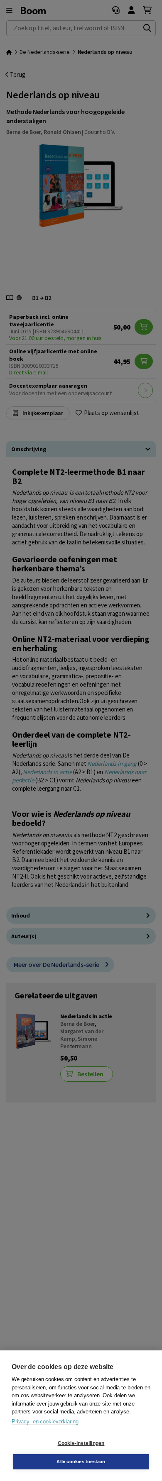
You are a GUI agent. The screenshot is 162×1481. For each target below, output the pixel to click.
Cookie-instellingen (81, 1443)
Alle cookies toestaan (80, 1461)
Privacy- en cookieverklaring (45, 1421)
